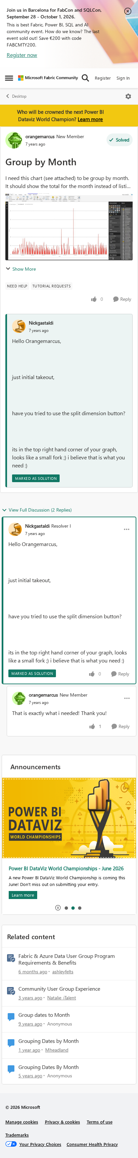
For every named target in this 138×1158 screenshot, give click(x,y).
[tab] (66, 907)
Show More (24, 269)
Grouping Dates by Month (48, 1041)
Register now (22, 54)
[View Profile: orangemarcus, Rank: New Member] (13, 140)
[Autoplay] (58, 907)
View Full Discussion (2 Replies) (40, 510)
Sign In (123, 78)
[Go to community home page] (48, 78)
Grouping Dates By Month (48, 1067)
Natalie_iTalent (61, 997)
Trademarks (17, 1135)
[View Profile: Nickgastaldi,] (18, 326)
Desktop (19, 96)
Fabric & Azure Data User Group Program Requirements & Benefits (66, 959)
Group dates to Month (44, 1014)
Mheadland (56, 1050)
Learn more (90, 119)
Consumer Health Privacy (92, 1144)
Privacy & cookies (62, 1122)
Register (103, 78)
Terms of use (100, 1122)
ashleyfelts (62, 971)
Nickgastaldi (41, 323)
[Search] (85, 78)
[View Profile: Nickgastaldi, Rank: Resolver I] (15, 529)
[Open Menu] (128, 96)
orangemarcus (40, 136)
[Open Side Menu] (9, 78)
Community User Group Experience (59, 988)
